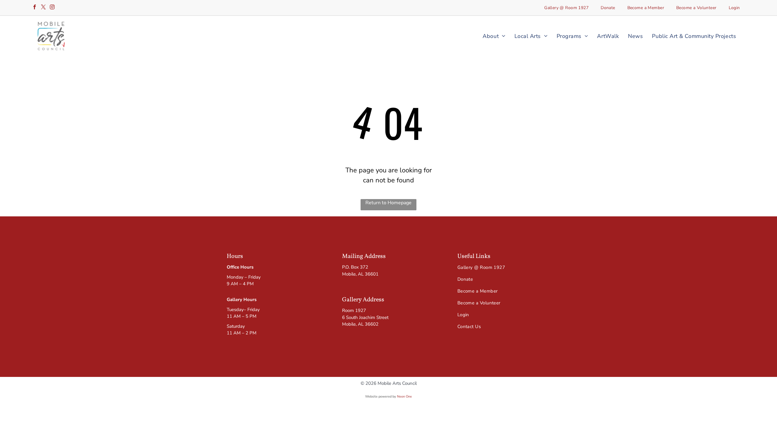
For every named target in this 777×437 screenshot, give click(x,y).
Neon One (404, 396)
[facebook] (34, 7)
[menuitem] (566, 8)
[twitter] (43, 7)
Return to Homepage (388, 202)
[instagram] (52, 7)
